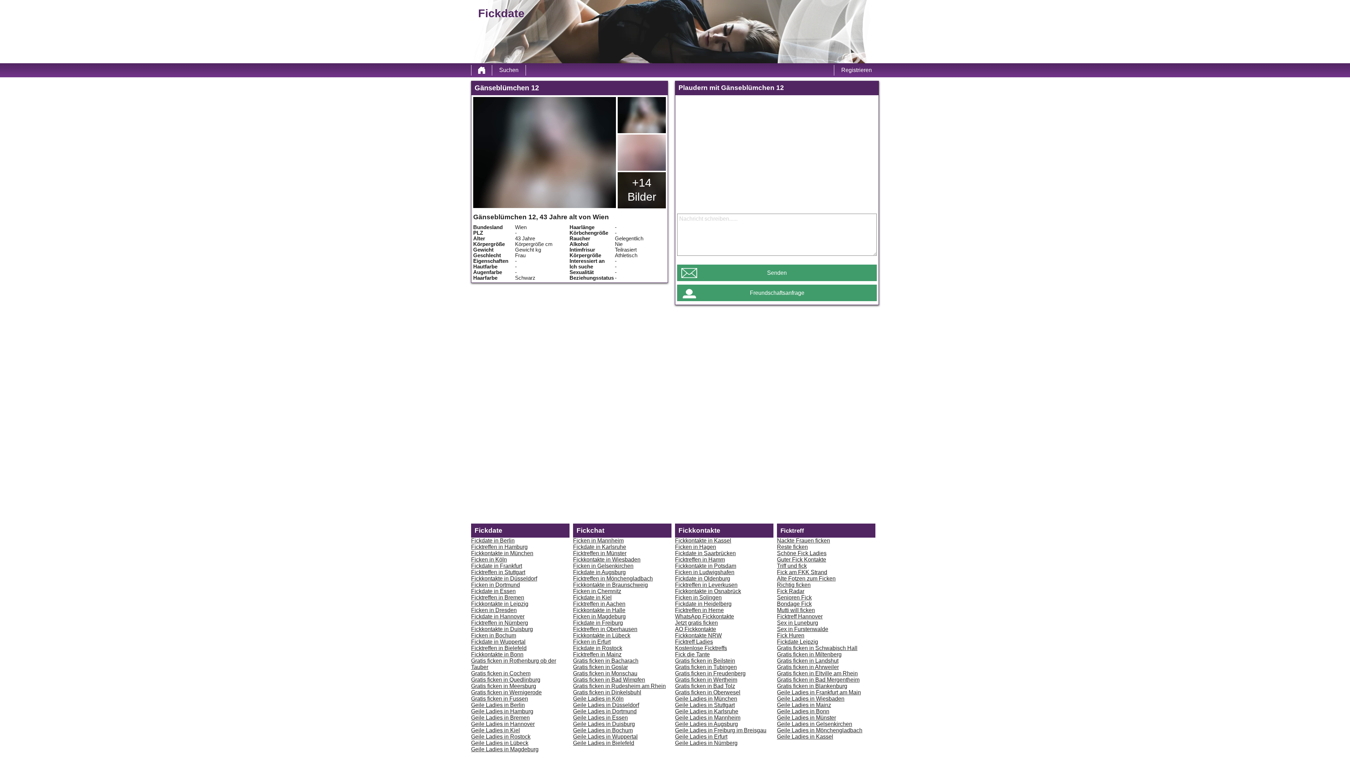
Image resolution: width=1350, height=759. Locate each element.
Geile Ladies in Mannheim (707, 718)
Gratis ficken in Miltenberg (809, 654)
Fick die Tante (692, 654)
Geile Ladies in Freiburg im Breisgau (720, 730)
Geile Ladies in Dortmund (605, 711)
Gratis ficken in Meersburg (503, 686)
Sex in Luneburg (797, 623)
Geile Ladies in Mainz (804, 705)
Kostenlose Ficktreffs (701, 648)
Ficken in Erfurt (592, 642)
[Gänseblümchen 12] (544, 152)
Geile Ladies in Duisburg (604, 724)
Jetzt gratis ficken (696, 623)
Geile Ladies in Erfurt (701, 737)
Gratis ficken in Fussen (499, 699)
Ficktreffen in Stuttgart (498, 572)
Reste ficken (792, 547)
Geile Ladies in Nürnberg (706, 743)
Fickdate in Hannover (498, 616)
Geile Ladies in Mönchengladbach (819, 730)
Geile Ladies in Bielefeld (603, 743)
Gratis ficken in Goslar (600, 667)
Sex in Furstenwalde (802, 629)
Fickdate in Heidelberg (703, 604)
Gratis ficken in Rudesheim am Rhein (619, 686)
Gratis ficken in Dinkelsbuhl (607, 692)
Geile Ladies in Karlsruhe (706, 711)
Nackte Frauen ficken (803, 541)
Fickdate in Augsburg (599, 572)
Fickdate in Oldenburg (702, 579)
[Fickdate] (481, 70)
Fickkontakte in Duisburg (502, 629)
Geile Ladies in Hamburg (502, 711)
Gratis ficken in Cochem (501, 673)
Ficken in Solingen (698, 598)
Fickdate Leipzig (797, 642)
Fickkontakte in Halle (599, 610)
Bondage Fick (794, 604)
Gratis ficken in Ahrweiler (808, 667)
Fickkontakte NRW (698, 635)
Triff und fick (792, 566)
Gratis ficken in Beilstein (705, 661)
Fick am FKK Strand (802, 572)
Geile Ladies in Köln (598, 699)
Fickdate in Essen (493, 591)
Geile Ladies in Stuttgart (705, 705)
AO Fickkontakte (695, 629)
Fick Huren (790, 635)
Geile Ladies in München (706, 699)
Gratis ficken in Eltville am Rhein (817, 673)
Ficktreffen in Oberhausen (605, 629)
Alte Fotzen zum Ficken (806, 579)
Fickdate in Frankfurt (496, 566)
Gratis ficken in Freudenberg (710, 673)
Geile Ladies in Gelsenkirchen (814, 724)
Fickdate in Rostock (597, 648)
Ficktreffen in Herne (699, 610)
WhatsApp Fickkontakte (704, 616)
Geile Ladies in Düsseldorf (606, 705)
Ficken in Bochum (493, 635)
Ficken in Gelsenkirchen (603, 566)
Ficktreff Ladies (694, 642)
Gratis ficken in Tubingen (706, 667)
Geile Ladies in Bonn (803, 711)
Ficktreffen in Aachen (599, 604)
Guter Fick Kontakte (801, 560)
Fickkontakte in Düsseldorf (504, 579)
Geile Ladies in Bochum (603, 730)
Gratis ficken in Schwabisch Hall (817, 648)
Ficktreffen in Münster (599, 553)
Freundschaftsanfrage (777, 293)
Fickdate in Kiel (592, 598)
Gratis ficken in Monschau (605, 673)
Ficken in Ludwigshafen (704, 572)
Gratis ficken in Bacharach (605, 661)
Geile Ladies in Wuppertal (605, 737)
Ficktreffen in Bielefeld (499, 648)
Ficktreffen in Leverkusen (706, 585)
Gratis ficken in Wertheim (706, 680)
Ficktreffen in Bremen (497, 598)
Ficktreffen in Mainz (597, 654)
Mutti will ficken (796, 610)
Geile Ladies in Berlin (498, 705)
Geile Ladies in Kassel (805, 737)
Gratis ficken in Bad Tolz (705, 686)
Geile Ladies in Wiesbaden (810, 699)
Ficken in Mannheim (598, 541)
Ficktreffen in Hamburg (499, 547)
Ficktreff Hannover (800, 616)
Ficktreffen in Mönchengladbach (613, 579)
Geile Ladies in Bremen (500, 718)
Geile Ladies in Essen (600, 718)
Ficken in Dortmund (495, 585)
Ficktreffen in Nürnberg (499, 623)
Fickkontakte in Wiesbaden (607, 560)
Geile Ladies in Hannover (503, 724)
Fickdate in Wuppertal (498, 642)
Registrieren (856, 70)
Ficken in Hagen (695, 547)
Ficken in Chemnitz (597, 591)
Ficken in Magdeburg (599, 616)
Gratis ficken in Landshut (807, 661)
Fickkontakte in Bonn (497, 654)
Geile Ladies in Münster (806, 718)
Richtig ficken (794, 585)
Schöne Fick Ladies (802, 553)
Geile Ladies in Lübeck (499, 743)
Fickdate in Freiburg (598, 623)
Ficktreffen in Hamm (700, 560)
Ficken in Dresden (494, 610)
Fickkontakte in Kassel (703, 541)
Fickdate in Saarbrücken (705, 553)
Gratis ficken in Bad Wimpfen (609, 680)
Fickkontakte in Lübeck (601, 635)
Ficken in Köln (489, 560)
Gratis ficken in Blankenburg (812, 686)
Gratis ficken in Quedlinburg (505, 680)
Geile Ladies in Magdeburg (505, 749)
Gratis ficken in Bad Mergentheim (818, 680)
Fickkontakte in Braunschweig (610, 585)
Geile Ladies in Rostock (501, 737)
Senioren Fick (794, 598)
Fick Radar (790, 591)
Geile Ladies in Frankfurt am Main (819, 692)
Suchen (509, 70)
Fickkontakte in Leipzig (499, 604)
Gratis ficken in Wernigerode (506, 692)
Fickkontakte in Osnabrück (708, 591)
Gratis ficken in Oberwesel (707, 692)
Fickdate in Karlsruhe (599, 547)
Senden (777, 273)
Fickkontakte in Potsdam (705, 566)
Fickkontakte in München (502, 553)
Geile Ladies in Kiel (495, 730)
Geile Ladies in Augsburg (706, 724)
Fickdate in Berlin (493, 541)
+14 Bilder (642, 189)
